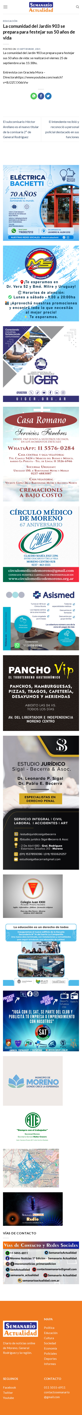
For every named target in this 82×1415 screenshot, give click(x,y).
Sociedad (50, 1343)
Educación (10, 21)
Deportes (50, 1358)
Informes (50, 1364)
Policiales (50, 1353)
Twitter (8, 1392)
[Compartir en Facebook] (41, 96)
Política (49, 1327)
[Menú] (5, 7)
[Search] (77, 7)
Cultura (49, 1338)
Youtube (8, 1398)
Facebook (9, 1387)
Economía (50, 1348)
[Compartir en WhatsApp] (33, 96)
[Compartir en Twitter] (48, 96)
